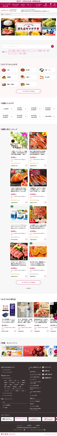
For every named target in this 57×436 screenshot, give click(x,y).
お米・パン (16, 380)
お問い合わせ (48, 374)
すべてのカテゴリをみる (28, 91)
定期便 (17, 390)
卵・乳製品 (12, 382)
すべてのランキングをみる (28, 282)
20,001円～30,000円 (48, 108)
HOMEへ (29, 288)
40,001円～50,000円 (20, 116)
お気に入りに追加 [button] (26, 165)
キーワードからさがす (7, 372)
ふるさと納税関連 (6, 405)
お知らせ (47, 370)
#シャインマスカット (13, 53)
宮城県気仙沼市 (33, 165)
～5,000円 (5, 109)
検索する (52, 46)
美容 (20, 386)
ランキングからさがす (7, 393)
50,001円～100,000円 (34, 116)
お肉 (5, 380)
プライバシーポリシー (18, 429)
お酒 (18, 382)
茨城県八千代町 (33, 202)
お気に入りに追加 (15, 331)
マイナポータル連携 (34, 406)
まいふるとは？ (33, 379)
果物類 (23, 380)
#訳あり (19, 50)
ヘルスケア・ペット (8, 390)
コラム (3, 402)
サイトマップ (20, 425)
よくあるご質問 (33, 395)
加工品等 (16, 384)
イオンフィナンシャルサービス (37, 429)
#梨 (20, 53)
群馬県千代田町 (5, 331)
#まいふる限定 (12, 50)
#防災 (24, 53)
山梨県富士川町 (14, 165)
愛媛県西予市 (33, 276)
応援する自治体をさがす (15, 5)
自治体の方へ (48, 378)
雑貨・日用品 (7, 386)
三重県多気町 (21, 331)
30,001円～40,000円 (6, 116)
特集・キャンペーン (30, 5)
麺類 (11, 384)
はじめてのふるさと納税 (35, 374)
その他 (22, 390)
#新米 (23, 50)
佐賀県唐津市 (53, 331)
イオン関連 (4, 407)
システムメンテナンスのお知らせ (28, 9)
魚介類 (10, 380)
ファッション (7, 388)
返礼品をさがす (23, 5)
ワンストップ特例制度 (35, 401)
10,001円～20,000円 (34, 108)
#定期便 (40, 50)
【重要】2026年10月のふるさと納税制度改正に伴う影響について (35, 11)
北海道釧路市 (37, 331)
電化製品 (15, 386)
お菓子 (5, 384)
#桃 (48, 50)
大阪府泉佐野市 (14, 202)
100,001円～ (48, 116)
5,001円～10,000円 (20, 108)
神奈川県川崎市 (14, 239)
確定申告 (32, 403)
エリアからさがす (6, 369)
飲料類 (23, 382)
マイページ (48, 367)
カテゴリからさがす (6, 378)
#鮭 (44, 50)
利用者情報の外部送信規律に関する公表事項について (28, 427)
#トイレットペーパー (31, 50)
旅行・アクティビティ (17, 388)
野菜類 (5, 382)
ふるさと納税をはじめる (38, 5)
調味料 (22, 384)
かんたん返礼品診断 (34, 385)
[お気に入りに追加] (26, 165)
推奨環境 (29, 425)
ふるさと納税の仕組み (35, 377)
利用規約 (38, 425)
